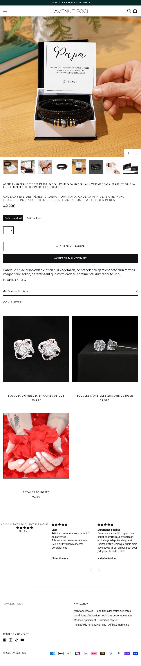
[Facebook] (5, 640)
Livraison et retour (109, 620)
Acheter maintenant (70, 258)
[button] (129, 11)
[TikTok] (16, 640)
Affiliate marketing (118, 624)
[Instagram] (10, 640)
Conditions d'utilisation (87, 615)
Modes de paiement (85, 620)
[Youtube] (22, 640)
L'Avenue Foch (19, 653)
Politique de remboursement (90, 624)
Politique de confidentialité (117, 615)
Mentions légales (83, 610)
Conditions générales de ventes (113, 610)
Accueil (8, 184)
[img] (24, 527)
